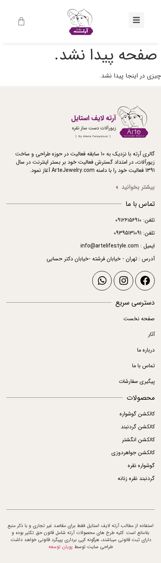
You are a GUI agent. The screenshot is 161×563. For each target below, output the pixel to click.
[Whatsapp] (102, 281)
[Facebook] (145, 281)
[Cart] (21, 21)
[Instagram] (123, 281)
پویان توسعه (60, 546)
